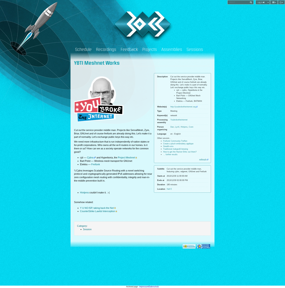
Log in (260, 2)
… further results (170, 154)
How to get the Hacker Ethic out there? (180, 152)
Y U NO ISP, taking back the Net (97, 208)
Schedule (83, 50)
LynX (177, 127)
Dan (172, 127)
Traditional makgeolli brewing (175, 149)
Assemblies (171, 50)
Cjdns (90, 157)
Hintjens (184, 127)
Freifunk (95, 164)
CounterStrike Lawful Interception (97, 211)
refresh (202, 159)
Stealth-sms (168, 146)
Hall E (169, 189)
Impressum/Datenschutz (149, 287)
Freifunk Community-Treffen (175, 141)
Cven (191, 127)
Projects (149, 50)
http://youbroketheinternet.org (183, 107)
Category (82, 226)
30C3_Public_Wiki (121, 22)
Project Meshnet (126, 157)
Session (87, 229)
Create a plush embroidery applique (178, 144)
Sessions (195, 50)
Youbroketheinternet (178, 120)
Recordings (106, 50)
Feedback (129, 50)
